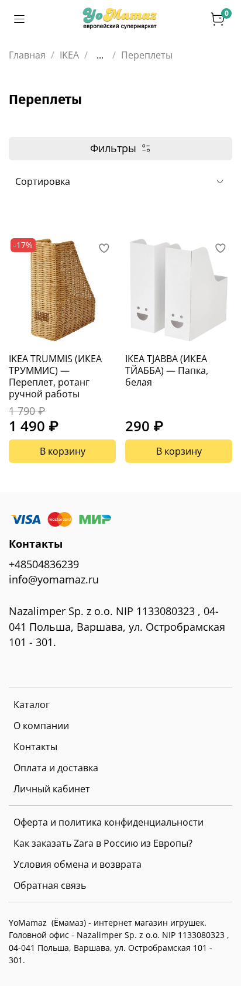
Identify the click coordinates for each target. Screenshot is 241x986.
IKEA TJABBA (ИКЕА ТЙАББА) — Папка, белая (166, 370)
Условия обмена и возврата (77, 864)
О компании (41, 725)
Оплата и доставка (55, 767)
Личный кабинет (51, 788)
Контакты (35, 746)
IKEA (69, 55)
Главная (27, 55)
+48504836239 (44, 564)
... (100, 55)
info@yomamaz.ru (54, 579)
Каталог (31, 704)
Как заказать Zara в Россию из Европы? (102, 843)
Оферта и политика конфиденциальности (108, 822)
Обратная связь (49, 885)
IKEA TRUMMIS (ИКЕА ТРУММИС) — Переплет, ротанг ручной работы (55, 376)
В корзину (62, 451)
